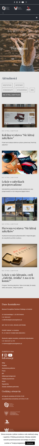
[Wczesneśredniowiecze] (18, 8)
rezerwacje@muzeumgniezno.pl (12, 343)
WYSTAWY (19, 85)
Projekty (4, 365)
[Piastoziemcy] (28, 8)
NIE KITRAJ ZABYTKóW (11, 95)
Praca (3, 371)
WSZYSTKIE (7, 85)
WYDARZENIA (22, 90)
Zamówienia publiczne (8, 368)
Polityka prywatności (8, 378)
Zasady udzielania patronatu (10, 386)
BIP (3, 373)
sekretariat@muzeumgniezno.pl (12, 320)
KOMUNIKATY (8, 90)
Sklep (3, 363)
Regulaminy (5, 384)
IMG (32, 90)
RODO (3, 381)
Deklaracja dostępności (9, 376)
